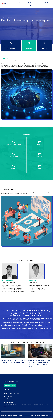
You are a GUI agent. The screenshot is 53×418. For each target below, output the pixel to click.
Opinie (39, 2)
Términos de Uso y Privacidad (46, 415)
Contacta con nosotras (10, 385)
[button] (30, 5)
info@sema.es (8, 398)
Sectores (21, 2)
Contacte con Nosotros (35, 415)
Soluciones (30, 2)
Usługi (13, 2)
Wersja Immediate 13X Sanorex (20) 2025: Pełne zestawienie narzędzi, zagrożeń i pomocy (39, 362)
